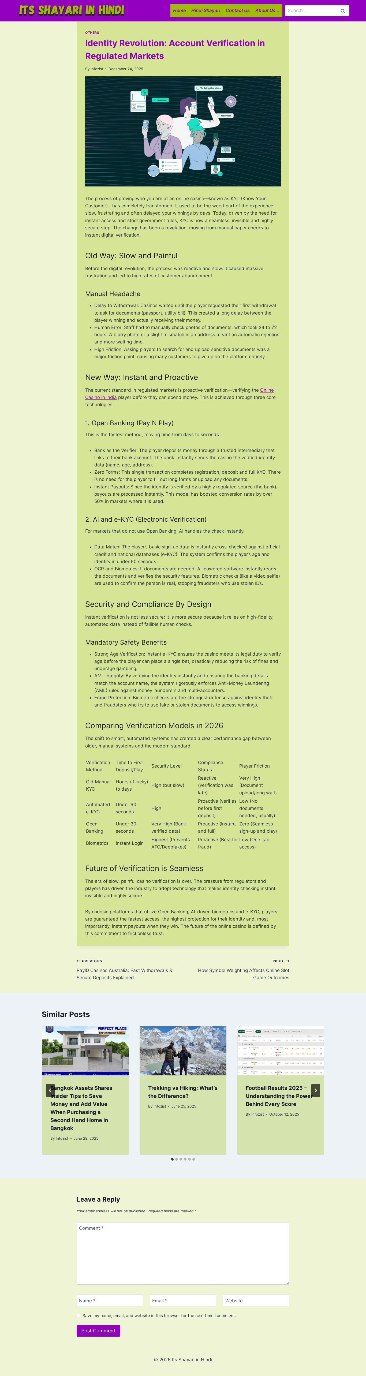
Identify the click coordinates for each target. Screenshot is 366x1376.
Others (92, 33)
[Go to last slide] (50, 1090)
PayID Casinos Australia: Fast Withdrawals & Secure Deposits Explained (124, 969)
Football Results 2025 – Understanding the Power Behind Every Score (279, 1096)
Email (159, 1300)
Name (87, 1300)
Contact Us (238, 10)
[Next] (315, 1090)
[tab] (172, 1159)
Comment (91, 1228)
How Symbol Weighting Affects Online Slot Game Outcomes (243, 969)
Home (179, 10)
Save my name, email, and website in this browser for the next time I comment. (159, 1315)
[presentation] (85, 1050)
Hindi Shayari (205, 10)
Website (234, 1300)
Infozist (97, 69)
